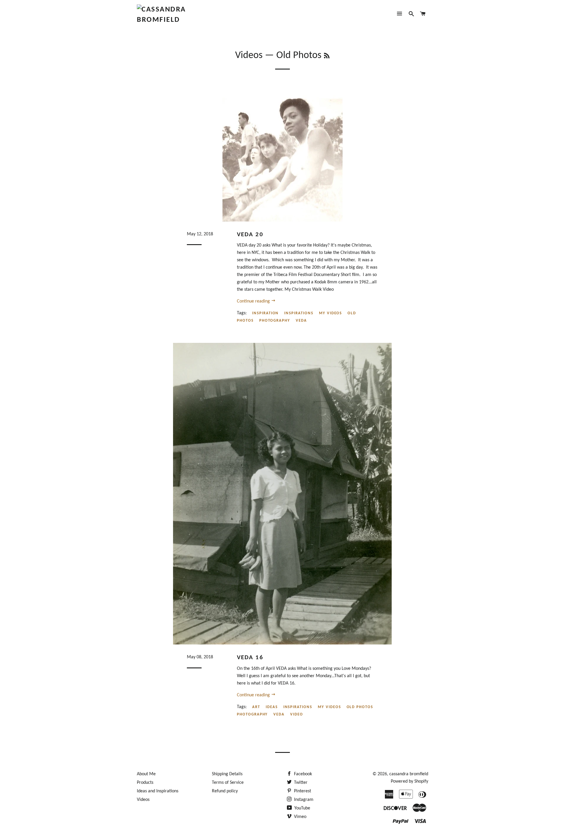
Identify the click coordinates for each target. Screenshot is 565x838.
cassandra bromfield (408, 774)
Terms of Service (228, 782)
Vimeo (299, 816)
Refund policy (225, 791)
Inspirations (298, 313)
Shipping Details (227, 774)
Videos (248, 55)
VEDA (301, 321)
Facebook (302, 774)
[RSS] (327, 56)
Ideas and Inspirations (157, 791)
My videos (330, 313)
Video (296, 714)
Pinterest (302, 791)
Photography (274, 321)
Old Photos (360, 707)
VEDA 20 (250, 235)
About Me (146, 774)
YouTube (301, 808)
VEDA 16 (250, 657)
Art (256, 707)
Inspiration (265, 313)
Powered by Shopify (409, 781)
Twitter (300, 782)
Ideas (272, 707)
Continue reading (254, 301)
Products (145, 782)
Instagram (303, 799)
